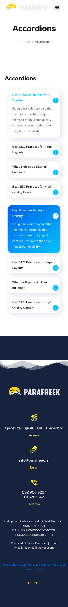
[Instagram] (35, 582)
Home (25, 42)
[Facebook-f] (28, 582)
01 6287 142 (34, 496)
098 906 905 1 (34, 492)
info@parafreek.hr (34, 460)
